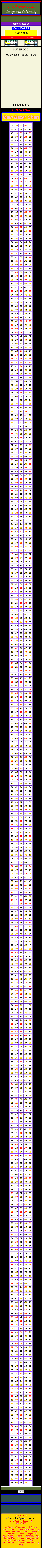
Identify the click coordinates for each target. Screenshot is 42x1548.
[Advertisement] (21, 79)
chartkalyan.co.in (21, 6)
